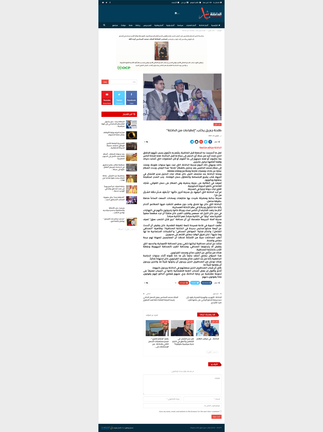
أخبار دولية (170, 25)
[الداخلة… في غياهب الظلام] (207, 328)
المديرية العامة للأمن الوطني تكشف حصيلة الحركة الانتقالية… (115, 145)
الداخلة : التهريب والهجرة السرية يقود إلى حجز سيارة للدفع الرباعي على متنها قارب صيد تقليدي (204, 299)
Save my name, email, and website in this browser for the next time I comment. (189, 411)
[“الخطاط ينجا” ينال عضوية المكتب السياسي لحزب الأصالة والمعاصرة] (131, 200)
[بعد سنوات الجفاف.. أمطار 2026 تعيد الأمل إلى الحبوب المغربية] (131, 157)
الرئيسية (214, 25)
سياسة (180, 25)
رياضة (138, 25)
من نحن (183, 2)
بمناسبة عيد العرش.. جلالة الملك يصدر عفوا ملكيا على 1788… (113, 178)
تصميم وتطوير (129, 427)
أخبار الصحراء (191, 25)
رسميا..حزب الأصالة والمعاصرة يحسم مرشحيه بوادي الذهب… (114, 210)
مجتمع (115, 25)
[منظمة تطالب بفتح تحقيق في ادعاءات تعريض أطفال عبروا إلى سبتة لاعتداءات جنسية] (131, 168)
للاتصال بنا (216, 2)
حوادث (123, 25)
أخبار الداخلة (203, 25)
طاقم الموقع (194, 2)
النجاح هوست (117, 427)
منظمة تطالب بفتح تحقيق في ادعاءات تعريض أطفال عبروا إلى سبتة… (114, 167)
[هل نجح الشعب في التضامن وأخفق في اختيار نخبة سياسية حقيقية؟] (182, 328)
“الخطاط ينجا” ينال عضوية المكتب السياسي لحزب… (114, 198)
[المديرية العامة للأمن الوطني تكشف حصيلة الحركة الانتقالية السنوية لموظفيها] (131, 146)
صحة (130, 25)
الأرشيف (174, 2)
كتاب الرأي (217, 124)
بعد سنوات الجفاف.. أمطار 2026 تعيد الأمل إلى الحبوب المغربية (113, 156)
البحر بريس (147, 25)
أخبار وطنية (158, 25)
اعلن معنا (206, 2)
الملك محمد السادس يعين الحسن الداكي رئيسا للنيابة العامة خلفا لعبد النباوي (160, 298)
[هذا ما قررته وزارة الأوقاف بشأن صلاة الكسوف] (131, 135)
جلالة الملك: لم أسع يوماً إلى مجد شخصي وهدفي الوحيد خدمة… (114, 189)
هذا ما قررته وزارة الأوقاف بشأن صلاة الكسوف (114, 133)
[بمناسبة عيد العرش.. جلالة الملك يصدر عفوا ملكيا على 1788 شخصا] (131, 179)
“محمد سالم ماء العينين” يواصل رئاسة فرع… (114, 220)
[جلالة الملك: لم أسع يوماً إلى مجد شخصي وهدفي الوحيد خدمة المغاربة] (131, 189)
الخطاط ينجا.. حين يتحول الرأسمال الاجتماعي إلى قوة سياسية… (113, 124)
